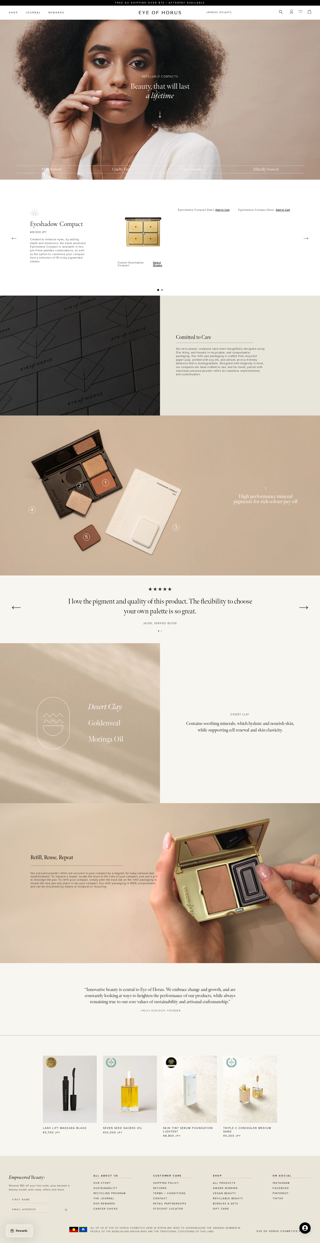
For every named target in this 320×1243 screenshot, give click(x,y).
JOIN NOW (189, 642)
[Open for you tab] (305, 1228)
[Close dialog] (247, 562)
